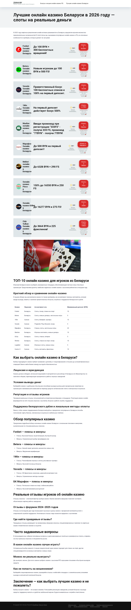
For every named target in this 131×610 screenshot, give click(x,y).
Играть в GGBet (83, 203)
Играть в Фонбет (83, 46)
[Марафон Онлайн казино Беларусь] (18, 149)
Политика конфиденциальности (105, 605)
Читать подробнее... (72, 51)
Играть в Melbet (83, 163)
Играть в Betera (83, 66)
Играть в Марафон (83, 144)
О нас (69, 606)
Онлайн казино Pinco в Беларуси (27, 187)
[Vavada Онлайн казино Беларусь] (18, 92)
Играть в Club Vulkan (83, 223)
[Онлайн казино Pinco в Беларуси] (18, 189)
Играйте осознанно (95, 606)
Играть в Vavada (83, 87)
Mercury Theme (43, 605)
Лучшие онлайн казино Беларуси (77, 3)
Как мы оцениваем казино (80, 606)
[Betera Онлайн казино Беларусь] (18, 72)
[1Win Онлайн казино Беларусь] (18, 111)
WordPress (35, 605)
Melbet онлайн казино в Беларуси (27, 167)
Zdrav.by (17, 3)
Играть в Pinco (83, 183)
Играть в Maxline (83, 125)
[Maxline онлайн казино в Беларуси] (18, 130)
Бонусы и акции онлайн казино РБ (51, 3)
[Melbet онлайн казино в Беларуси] (18, 168)
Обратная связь (72, 605)
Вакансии (105, 606)
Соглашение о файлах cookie (86, 605)
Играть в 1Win (83, 106)
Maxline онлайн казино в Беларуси (27, 128)
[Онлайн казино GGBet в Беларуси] (18, 209)
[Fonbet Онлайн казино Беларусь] (18, 52)
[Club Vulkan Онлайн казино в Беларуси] (18, 229)
